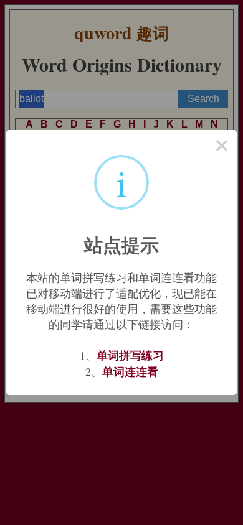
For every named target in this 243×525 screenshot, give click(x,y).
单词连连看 (130, 371)
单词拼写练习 (130, 355)
